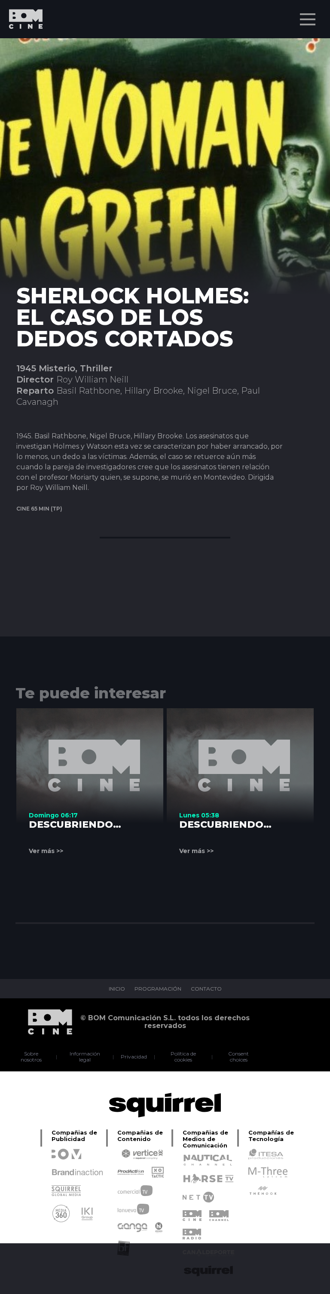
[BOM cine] (21, 44)
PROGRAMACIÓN (157, 989)
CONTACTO (206, 989)
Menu (307, 19)
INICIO (117, 989)
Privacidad (134, 1057)
